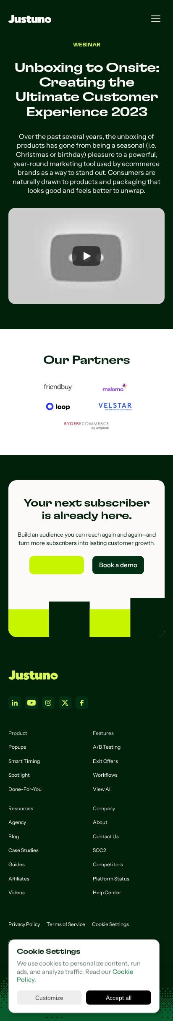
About (100, 822)
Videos (16, 892)
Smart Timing (24, 761)
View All (102, 789)
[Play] (86, 256)
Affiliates (18, 878)
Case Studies (23, 850)
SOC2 (99, 850)
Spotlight (19, 775)
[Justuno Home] (33, 675)
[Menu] (156, 19)
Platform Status (111, 878)
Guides (16, 864)
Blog (13, 836)
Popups (17, 747)
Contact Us (106, 836)
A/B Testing (107, 747)
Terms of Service (66, 924)
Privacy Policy (24, 924)
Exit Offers (105, 761)
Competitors (108, 864)
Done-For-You (25, 789)
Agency (17, 822)
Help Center (107, 892)
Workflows (105, 775)
